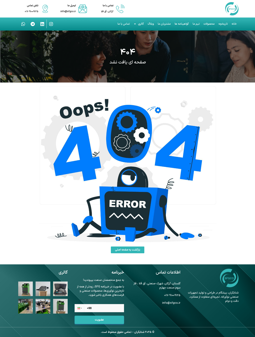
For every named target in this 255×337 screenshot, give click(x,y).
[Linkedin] (42, 24)
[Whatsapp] (23, 24)
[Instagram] (51, 24)
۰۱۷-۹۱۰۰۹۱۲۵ (31, 11)
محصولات (209, 24)
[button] (79, 308)
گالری (141, 24)
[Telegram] (32, 24)
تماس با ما (123, 24)
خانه (234, 24)
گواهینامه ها (182, 24)
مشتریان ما (164, 24)
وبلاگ (151, 24)
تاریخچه (223, 24)
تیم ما (196, 24)
